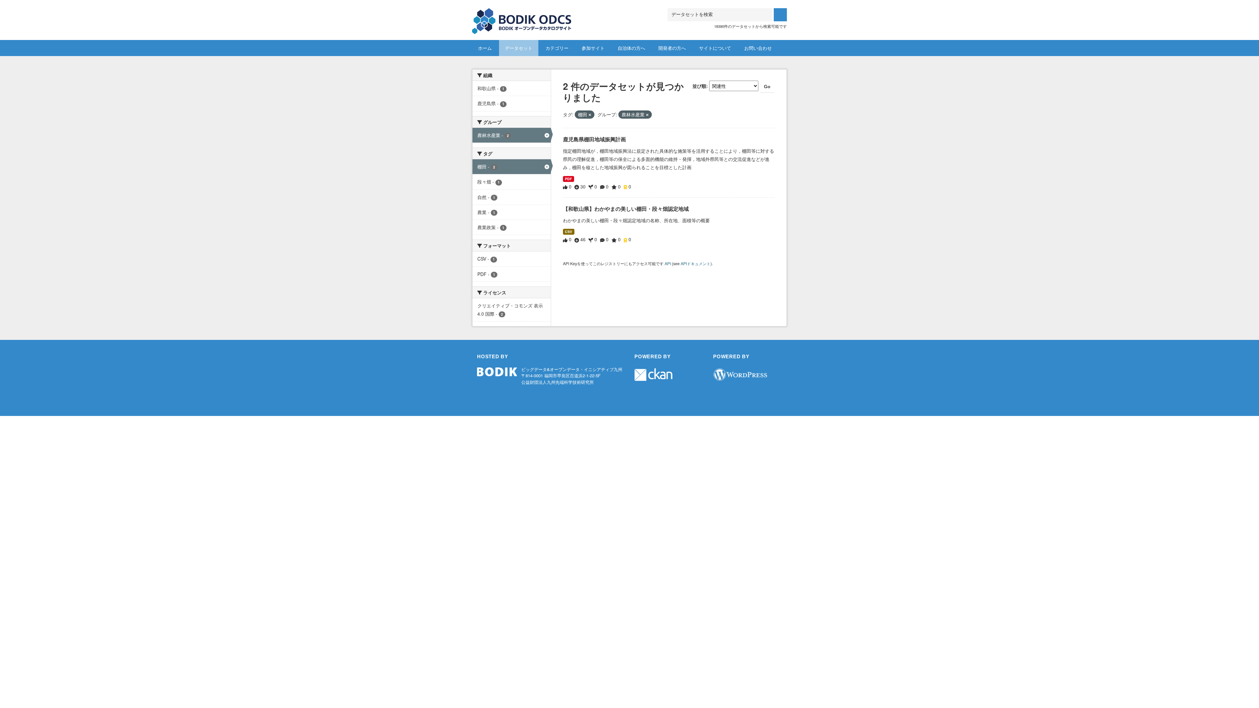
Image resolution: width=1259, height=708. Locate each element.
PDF (568, 178)
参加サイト (593, 48)
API (668, 263)
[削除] (590, 114)
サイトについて (715, 48)
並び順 (699, 86)
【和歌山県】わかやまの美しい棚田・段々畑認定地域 (626, 208)
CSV (568, 231)
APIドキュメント (695, 263)
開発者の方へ (672, 48)
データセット (518, 48)
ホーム (485, 48)
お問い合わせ (758, 48)
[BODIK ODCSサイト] (522, 16)
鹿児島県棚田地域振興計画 (594, 139)
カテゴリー (557, 48)
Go (767, 86)
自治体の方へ (631, 48)
